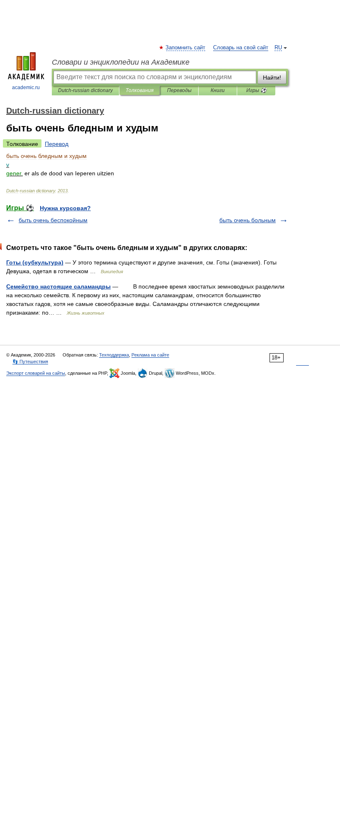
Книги (218, 90)
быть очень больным (247, 220)
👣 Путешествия (30, 361)
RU (278, 48)
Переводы (179, 90)
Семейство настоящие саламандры (58, 286)
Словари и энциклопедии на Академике (120, 62)
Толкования (139, 90)
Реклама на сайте (150, 354)
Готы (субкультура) (34, 262)
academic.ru (26, 87)
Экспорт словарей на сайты (35, 373)
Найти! (272, 77)
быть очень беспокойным (53, 220)
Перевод (56, 144)
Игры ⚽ (256, 90)
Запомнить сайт (185, 48)
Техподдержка (114, 354)
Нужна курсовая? (65, 208)
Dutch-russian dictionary (85, 90)
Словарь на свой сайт (240, 48)
